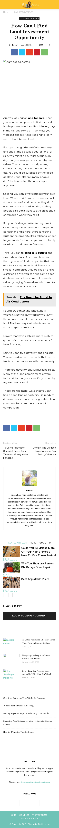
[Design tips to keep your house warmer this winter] (11, 659)
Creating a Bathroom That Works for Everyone (24, 698)
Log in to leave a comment (29, 615)
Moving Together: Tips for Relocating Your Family (26, 713)
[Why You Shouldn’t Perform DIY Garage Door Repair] (11, 567)
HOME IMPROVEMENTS (23, 12)
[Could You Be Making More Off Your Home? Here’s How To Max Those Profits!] (11, 551)
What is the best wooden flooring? (18, 705)
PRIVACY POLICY (29, 818)
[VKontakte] (42, 803)
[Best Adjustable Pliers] (11, 582)
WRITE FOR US (39, 815)
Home (6, 12)
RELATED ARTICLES (17, 543)
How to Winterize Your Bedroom (18, 732)
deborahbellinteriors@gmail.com (35, 782)
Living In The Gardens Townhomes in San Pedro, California (44, 451)
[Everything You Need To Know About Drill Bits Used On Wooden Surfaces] (11, 675)
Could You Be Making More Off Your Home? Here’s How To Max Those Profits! (38, 551)
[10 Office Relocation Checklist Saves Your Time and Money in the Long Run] (11, 644)
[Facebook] (16, 803)
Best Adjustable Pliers (35, 579)
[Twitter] (34, 803)
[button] (54, 4)
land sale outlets (36, 252)
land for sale (36, 117)
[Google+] (25, 803)
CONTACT (24, 815)
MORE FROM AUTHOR (41, 543)
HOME (13, 815)
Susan (15, 45)
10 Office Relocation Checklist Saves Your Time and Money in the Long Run (15, 452)
